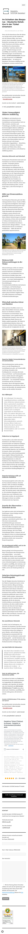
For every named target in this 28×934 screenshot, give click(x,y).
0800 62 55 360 (6, 821)
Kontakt (5, 810)
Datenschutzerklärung (8, 892)
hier (22, 892)
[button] (2, 931)
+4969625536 (6, 827)
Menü (23, 5)
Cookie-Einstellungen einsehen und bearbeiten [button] (14, 795)
